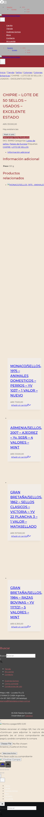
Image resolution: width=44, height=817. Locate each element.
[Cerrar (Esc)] (8, 769)
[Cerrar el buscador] (2, 804)
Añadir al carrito (9, 134)
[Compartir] (6, 769)
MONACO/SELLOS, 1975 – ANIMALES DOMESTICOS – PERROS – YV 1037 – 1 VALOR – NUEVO (25, 380)
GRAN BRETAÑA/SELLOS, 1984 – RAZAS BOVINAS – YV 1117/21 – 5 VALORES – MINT (26, 602)
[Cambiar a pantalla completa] (3, 769)
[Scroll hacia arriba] (2, 764)
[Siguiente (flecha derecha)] (3, 772)
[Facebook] (2, 3)
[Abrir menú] (2, 61)
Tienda (9, 29)
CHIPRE (7, 147)
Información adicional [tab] (19, 152)
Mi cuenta (9, 672)
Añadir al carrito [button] (19, 405)
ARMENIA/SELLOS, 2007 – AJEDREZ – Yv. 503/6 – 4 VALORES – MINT (26, 437)
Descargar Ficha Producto (16, 137)
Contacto (10, 38)
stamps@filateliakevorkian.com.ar (15, 701)
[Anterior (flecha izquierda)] (1, 772)
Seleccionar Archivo (9, 753)
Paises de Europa (18, 144)
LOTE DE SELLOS (20, 147)
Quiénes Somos (13, 32)
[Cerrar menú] (0, 776)
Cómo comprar (11, 684)
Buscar (3, 656)
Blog (8, 35)
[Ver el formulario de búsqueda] (2, 19)
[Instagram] (5, 3)
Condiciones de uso (13, 686)
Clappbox (29, 716)
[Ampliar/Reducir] (1, 769)
